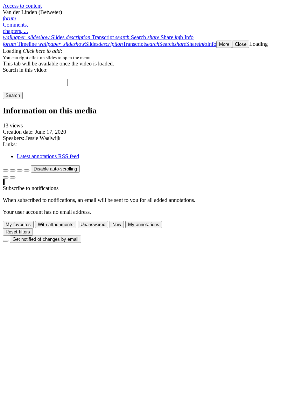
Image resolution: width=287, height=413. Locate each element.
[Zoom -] (19, 170)
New (116, 224)
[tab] (34, 37)
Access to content (22, 6)
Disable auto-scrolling (55, 169)
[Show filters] (12, 170)
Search (13, 95)
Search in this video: (25, 70)
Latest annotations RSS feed (48, 156)
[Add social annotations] (5, 177)
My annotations (143, 224)
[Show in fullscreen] (5, 170)
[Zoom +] (26, 170)
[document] (143, 57)
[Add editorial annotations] (12, 177)
